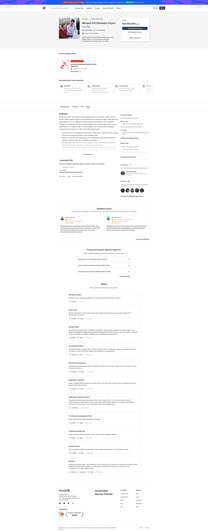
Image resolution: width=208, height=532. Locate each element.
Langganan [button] (89, 8)
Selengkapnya (87, 154)
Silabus (88, 106)
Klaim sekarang (139, 2)
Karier (122, 500)
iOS (93, 19)
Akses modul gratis (135, 38)
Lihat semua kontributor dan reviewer (132, 196)
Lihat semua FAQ (125, 276)
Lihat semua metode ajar (128, 157)
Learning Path (79, 8)
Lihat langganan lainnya (135, 32)
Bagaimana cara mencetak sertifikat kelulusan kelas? (94, 271)
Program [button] (97, 8)
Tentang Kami (124, 493)
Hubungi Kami (124, 497)
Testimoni (75, 106)
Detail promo (75, 71)
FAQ (82, 106)
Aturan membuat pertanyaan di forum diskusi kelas (93, 265)
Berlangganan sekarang (135, 28)
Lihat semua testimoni (142, 239)
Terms (141, 527)
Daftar (162, 8)
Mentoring (139, 503)
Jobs (137, 506)
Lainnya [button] (118, 8)
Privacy (147, 527)
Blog (122, 503)
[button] (144, 80)
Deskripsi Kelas (65, 106)
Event (137, 497)
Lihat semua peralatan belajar (130, 138)
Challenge (139, 500)
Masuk (156, 8)
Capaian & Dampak (108, 8)
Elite (137, 493)
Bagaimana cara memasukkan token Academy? (92, 259)
